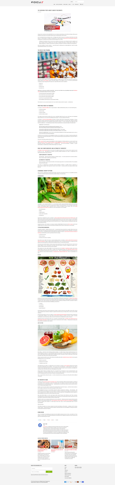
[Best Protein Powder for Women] (71, 444)
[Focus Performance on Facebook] (77, 467)
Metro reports (70, 224)
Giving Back (76, 4)
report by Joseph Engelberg (47, 119)
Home (54, 4)
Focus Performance (36, 481)
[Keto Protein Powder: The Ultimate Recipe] (44, 444)
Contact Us (66, 470)
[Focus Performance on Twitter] (75, 467)
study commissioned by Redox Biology (60, 314)
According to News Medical (72, 298)
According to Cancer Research (43, 150)
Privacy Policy (67, 476)
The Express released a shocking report (50, 381)
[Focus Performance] (37, 3)
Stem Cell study (66, 365)
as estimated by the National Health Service (60, 251)
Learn (73, 4)
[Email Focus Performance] (80, 467)
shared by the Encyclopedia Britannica (70, 38)
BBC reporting (46, 80)
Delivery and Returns (68, 473)
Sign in (72, 1)
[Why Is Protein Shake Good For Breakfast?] (57, 444)
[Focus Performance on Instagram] (79, 467)
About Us (66, 471)
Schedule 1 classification (66, 248)
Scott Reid (44, 426)
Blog (65, 468)
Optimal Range (65, 4)
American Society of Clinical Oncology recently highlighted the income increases (55, 142)
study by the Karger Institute (67, 357)
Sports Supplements (59, 4)
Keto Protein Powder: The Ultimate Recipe (42, 450)
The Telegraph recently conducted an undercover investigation (62, 400)
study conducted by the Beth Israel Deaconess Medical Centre (65, 217)
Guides (69, 4)
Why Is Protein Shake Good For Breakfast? (57, 450)
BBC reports (41, 141)
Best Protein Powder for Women (71, 449)
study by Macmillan (45, 107)
